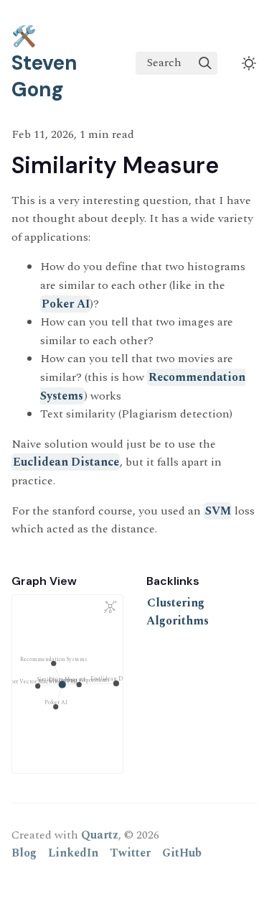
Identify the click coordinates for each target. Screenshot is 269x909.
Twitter (130, 853)
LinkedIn (73, 853)
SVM (218, 511)
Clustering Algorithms (177, 612)
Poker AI (66, 304)
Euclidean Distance (66, 462)
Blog (24, 853)
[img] (205, 63)
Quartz (99, 835)
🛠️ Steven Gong (44, 63)
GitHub (182, 853)
